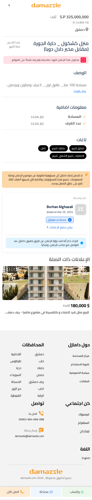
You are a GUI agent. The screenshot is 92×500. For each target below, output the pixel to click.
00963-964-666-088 (31, 419)
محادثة (44, 492)
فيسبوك (84, 414)
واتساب (75, 492)
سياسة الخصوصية (79, 372)
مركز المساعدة (81, 355)
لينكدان (84, 431)
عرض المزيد (80, 91)
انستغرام (83, 423)
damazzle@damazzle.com (29, 436)
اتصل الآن (13, 492)
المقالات (84, 381)
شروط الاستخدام (80, 364)
